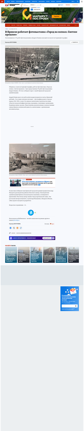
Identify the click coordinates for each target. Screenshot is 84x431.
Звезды (53, 1)
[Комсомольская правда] (12, 5)
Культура (13, 233)
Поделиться (75, 42)
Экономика (42, 1)
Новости (13, 25)
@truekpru (16, 220)
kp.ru (53, 224)
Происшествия (62, 25)
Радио (61, 5)
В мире (48, 1)
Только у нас (19, 25)
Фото (8, 1)
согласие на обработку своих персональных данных (68, 309)
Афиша (68, 25)
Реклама (68, 5)
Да (31, 9)
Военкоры (25, 25)
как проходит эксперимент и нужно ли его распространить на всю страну (37, 183)
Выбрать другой (37, 9)
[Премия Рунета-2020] (23, 4)
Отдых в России (44, 25)
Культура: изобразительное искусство (23, 233)
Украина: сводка (32, 25)
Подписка (75, 5)
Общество (34, 1)
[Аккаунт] (82, 1)
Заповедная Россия (54, 25)
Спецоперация (20, 1)
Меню (2, 1)
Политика (27, 1)
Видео (13, 1)
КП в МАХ (38, 25)
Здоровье (58, 1)
